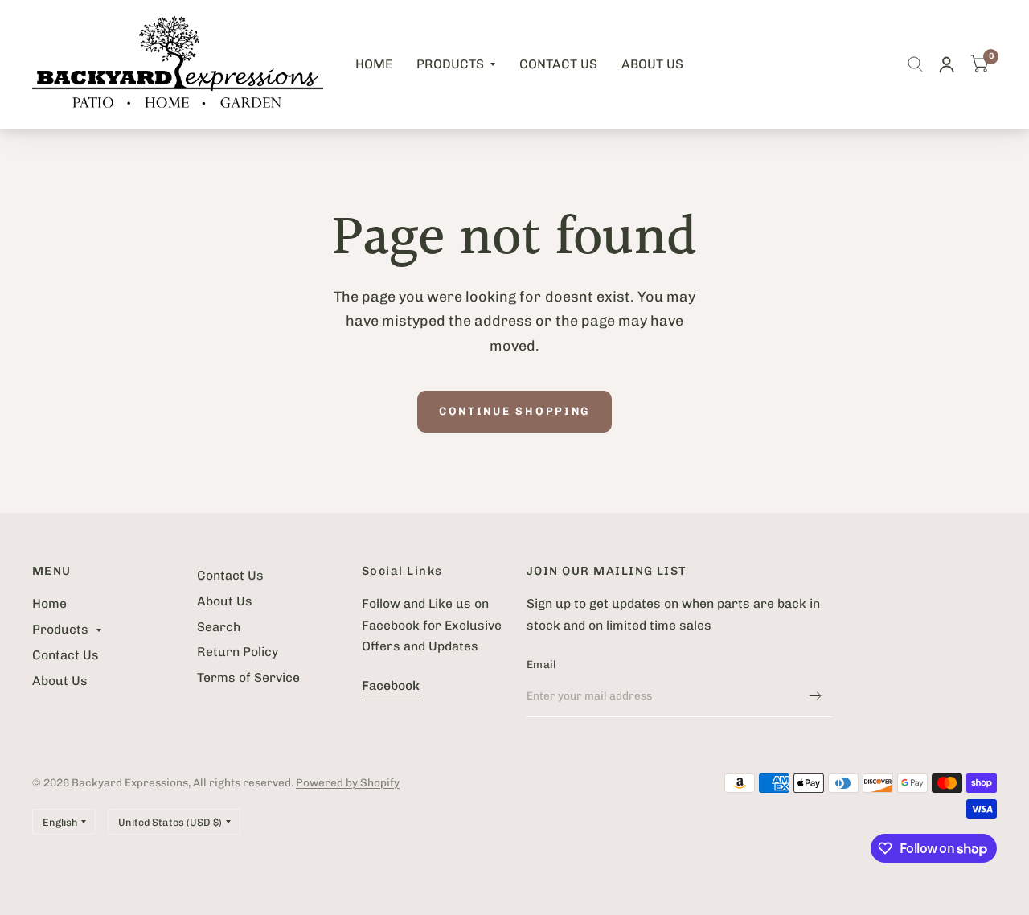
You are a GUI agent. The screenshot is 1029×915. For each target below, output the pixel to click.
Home (373, 64)
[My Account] (946, 64)
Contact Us (558, 64)
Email (541, 664)
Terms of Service (248, 677)
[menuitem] (373, 65)
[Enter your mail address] (816, 696)
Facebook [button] (391, 685)
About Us (652, 64)
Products (450, 64)
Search (218, 626)
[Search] (915, 64)
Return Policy (237, 651)
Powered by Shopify (348, 782)
